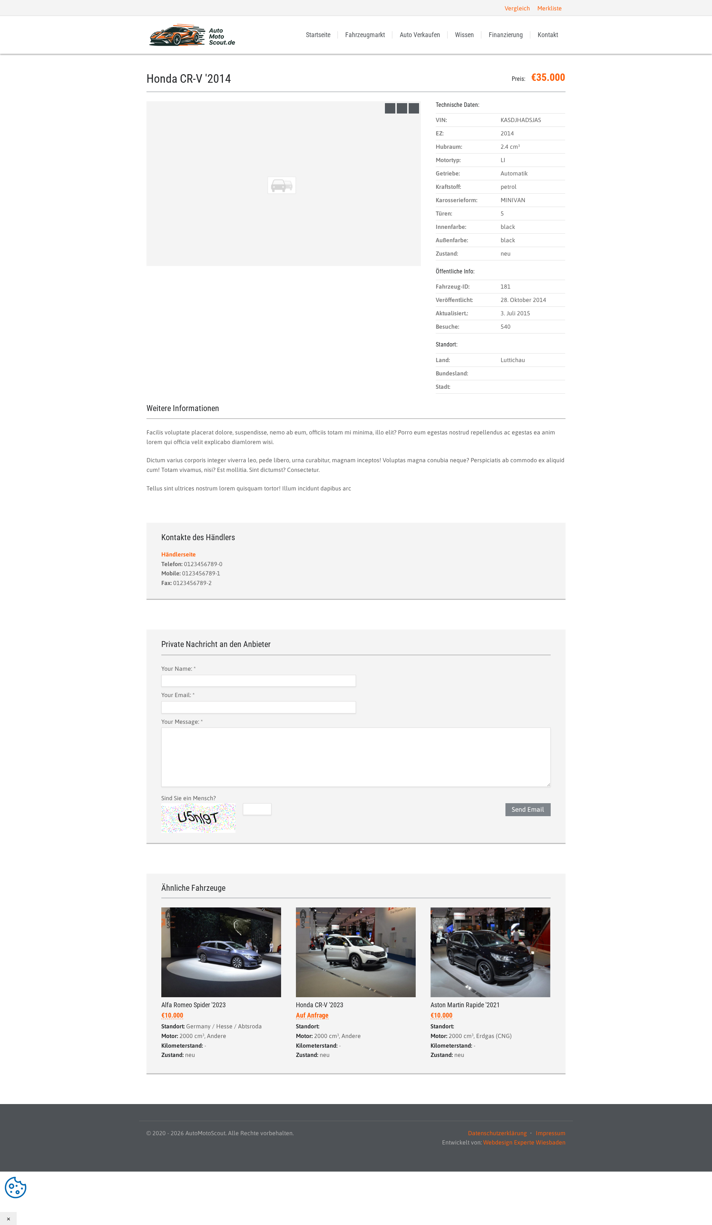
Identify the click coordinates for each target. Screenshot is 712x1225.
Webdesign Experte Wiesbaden (524, 1142)
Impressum (551, 1133)
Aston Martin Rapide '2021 (465, 1005)
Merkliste (549, 8)
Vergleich (517, 8)
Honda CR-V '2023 (319, 1005)
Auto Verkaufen (420, 35)
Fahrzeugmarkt (365, 35)
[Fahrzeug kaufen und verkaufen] (193, 35)
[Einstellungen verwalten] (356, 1187)
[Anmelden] (152, 8)
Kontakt (548, 35)
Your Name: (178, 668)
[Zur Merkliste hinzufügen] (402, 108)
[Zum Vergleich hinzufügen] (390, 108)
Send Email (528, 809)
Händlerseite (178, 554)
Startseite (318, 35)
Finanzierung (506, 35)
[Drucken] (414, 108)
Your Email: (178, 695)
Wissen (464, 35)
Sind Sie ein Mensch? (188, 798)
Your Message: (182, 721)
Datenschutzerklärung (497, 1133)
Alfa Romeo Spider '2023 (193, 1005)
